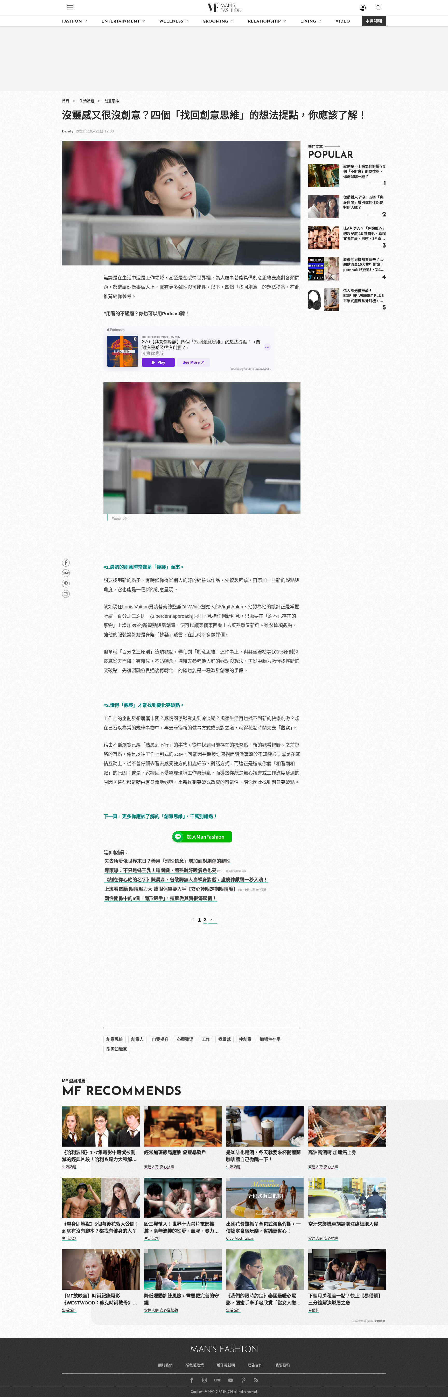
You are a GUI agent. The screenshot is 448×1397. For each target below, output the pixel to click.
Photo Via (120, 519)
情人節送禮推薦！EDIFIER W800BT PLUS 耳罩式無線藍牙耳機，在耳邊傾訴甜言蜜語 (363, 296)
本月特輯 (374, 21)
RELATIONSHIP (264, 21)
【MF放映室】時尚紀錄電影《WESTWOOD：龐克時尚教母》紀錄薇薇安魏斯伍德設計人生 (99, 1300)
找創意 (245, 1039)
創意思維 (111, 101)
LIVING (308, 21)
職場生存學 (270, 1039)
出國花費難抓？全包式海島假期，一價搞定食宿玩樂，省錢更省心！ (263, 1228)
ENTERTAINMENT (120, 21)
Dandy (67, 131)
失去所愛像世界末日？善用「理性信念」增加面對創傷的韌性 (167, 861)
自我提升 (160, 1039)
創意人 (137, 1039)
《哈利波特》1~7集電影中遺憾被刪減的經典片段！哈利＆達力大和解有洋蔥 (99, 1156)
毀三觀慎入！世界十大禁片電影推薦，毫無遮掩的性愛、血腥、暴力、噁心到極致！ (181, 1228)
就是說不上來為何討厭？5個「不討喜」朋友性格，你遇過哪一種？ (364, 171)
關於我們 (165, 1365)
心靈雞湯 (185, 1039)
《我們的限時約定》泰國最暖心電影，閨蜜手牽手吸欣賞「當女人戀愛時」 (263, 1300)
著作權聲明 (226, 1365)
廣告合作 (255, 1365)
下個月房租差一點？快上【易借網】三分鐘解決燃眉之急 (345, 1299)
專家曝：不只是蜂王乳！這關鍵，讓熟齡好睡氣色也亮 (160, 870)
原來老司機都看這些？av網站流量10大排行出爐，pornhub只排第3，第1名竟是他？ (363, 264)
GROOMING (215, 21)
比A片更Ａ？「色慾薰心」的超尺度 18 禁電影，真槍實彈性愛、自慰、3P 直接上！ (364, 233)
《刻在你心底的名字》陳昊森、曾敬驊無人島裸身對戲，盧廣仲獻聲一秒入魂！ (186, 879)
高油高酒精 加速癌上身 (332, 1152)
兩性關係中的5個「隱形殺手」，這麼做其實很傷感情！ (160, 898)
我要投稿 (282, 1365)
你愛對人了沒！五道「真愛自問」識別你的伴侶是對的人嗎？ (363, 202)
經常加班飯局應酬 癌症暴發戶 (175, 1152)
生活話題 (87, 101)
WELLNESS (171, 21)
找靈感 (224, 1039)
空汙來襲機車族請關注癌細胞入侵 (343, 1224)
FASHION (72, 21)
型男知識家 (116, 1049)
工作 (206, 1039)
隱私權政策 (195, 1365)
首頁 (65, 101)
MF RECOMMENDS (121, 1092)
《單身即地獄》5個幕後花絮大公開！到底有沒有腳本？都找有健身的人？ (100, 1228)
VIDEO (342, 21)
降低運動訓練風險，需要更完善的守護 (181, 1299)
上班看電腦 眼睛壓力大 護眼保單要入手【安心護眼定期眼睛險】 (171, 889)
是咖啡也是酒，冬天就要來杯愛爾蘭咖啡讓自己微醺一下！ (263, 1156)
